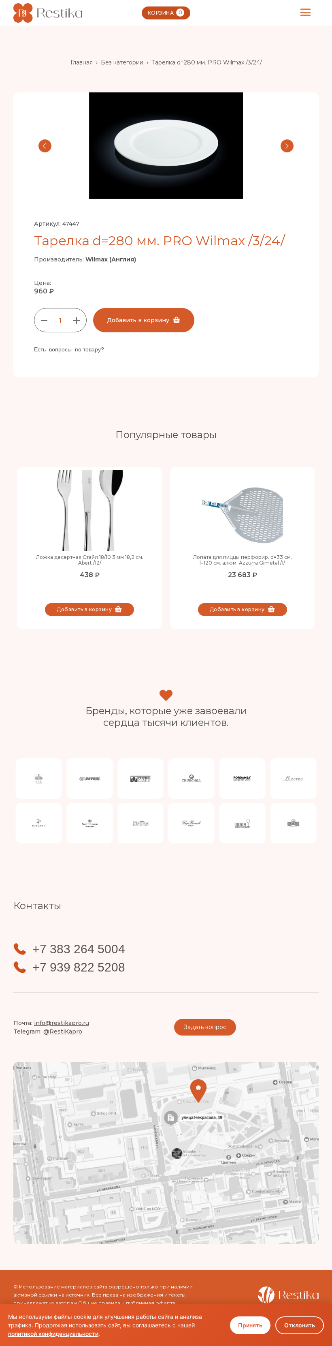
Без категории (122, 62)
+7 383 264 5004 (78, 949)
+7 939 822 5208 (78, 967)
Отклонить (299, 1325)
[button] (306, 13)
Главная (81, 62)
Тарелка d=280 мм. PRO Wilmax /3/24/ (206, 62)
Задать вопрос (205, 1027)
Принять (250, 1325)
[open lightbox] (166, 145)
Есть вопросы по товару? (69, 349)
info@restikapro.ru (61, 1023)
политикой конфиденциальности (53, 1333)
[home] (47, 12)
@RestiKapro (62, 1031)
